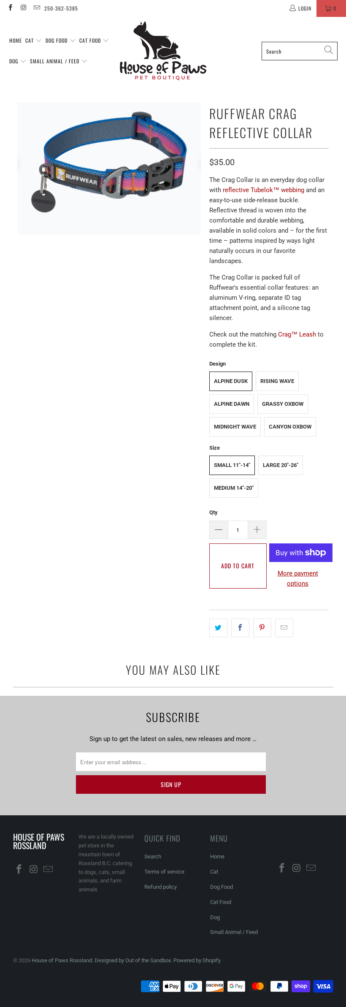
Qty (213, 512)
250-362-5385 (61, 8)
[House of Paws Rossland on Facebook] (10, 8)
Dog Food (57, 40)
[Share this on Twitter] (218, 628)
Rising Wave (277, 381)
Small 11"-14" (232, 465)
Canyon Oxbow (290, 426)
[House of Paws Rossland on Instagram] (23, 8)
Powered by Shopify (197, 960)
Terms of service (164, 872)
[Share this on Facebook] (240, 628)
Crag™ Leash (297, 334)
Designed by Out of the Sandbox (133, 960)
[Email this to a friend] (284, 628)
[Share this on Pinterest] (262, 628)
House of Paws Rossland (62, 960)
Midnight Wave (235, 426)
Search (152, 856)
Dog (14, 61)
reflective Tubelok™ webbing (263, 190)
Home (15, 40)
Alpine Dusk (231, 381)
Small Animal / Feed (55, 61)
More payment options (298, 578)
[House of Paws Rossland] (163, 51)
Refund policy (160, 887)
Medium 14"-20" (234, 488)
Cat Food (91, 40)
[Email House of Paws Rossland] (36, 8)
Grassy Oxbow (282, 404)
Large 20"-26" (280, 465)
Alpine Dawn (231, 404)
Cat (30, 40)
